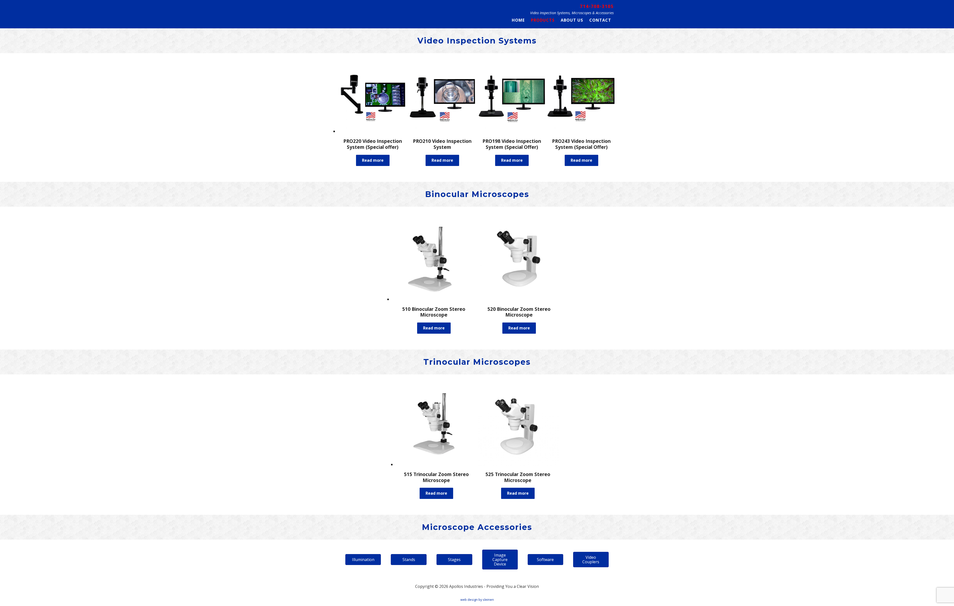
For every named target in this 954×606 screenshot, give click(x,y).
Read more (373, 160)
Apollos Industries (373, 13)
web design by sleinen (477, 599)
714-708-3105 (597, 6)
